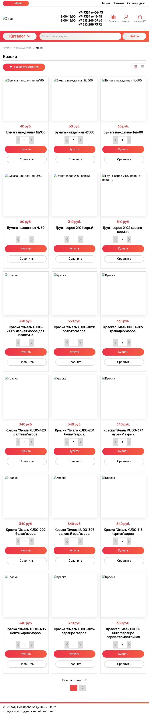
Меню (18, 3)
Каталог (17, 36)
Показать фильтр (26, 67)
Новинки (118, 3)
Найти (134, 36)
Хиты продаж (136, 3)
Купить (26, 149)
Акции (106, 3)
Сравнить (27, 159)
